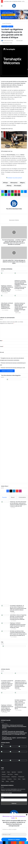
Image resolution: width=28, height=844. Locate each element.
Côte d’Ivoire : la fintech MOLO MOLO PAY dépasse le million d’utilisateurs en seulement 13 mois (7, 305)
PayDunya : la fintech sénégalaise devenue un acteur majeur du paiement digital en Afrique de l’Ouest (7, 288)
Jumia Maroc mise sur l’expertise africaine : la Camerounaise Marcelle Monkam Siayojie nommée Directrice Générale (18, 617)
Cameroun (4, 774)
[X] (14, 211)
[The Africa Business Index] (14, 6)
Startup (9, 185)
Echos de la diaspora (6, 776)
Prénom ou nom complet (6, 792)
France (15, 779)
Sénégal (12, 781)
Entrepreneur (13, 776)
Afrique (6, 182)
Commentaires (22, 497)
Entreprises (8, 23)
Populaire (4, 497)
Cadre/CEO (20, 772)
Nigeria (23, 182)
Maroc (19, 779)
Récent (12, 497)
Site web (2, 352)
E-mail (2, 346)
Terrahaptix (18, 185)
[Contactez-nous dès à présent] (14, 177)
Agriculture (14, 772)
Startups (10, 26)
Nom (1, 340)
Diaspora (16, 774)
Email (2, 797)
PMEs (3, 781)
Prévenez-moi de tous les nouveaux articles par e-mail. (13, 367)
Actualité (3, 772)
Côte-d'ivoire (10, 774)
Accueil (3, 23)
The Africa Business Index (8, 40)
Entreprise (4, 779)
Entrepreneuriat (21, 776)
